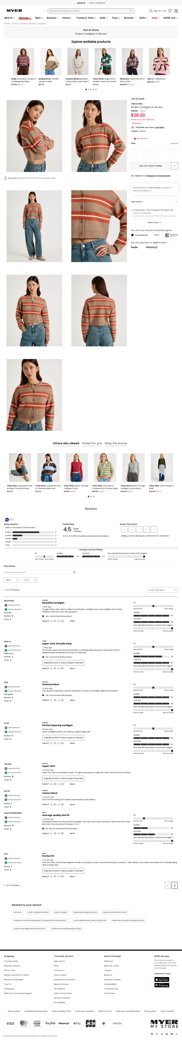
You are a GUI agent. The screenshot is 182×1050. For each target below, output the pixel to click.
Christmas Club (111, 989)
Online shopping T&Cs (61, 1011)
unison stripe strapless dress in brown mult (90, 920)
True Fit (7, 984)
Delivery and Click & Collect (16, 975)
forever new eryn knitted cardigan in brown (128, 920)
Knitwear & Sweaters (28, 23)
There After (137, 103)
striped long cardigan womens (85, 912)
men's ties (18, 912)
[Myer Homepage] (14, 12)
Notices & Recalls (62, 998)
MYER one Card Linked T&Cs (128, 1011)
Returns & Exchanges (13, 979)
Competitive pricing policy (36, 1011)
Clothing (15, 23)
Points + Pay (9, 970)
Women (7, 23)
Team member (167, 1011)
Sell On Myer (110, 993)
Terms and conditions (84, 1011)
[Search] (131, 11)
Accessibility (59, 1002)
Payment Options (12, 966)
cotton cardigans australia (38, 912)
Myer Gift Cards (111, 966)
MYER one (108, 961)
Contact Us (59, 970)
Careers (107, 970)
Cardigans (42, 23)
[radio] (136, 150)
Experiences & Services (64, 979)
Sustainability (110, 984)
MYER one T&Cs (105, 1011)
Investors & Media (112, 979)
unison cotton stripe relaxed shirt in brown (29, 929)
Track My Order (11, 961)
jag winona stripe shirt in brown (115, 912)
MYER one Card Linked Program (18, 993)
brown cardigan (61, 912)
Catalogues (9, 989)
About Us (108, 975)
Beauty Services (61, 984)
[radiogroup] (154, 153)
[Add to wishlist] (174, 165)
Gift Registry (59, 989)
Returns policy (14, 1011)
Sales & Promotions (63, 993)
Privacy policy (150, 1011)
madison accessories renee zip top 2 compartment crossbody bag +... (40, 920)
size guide (174, 143)
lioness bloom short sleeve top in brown (66, 929)
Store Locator (60, 975)
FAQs (56, 966)
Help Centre (59, 961)
